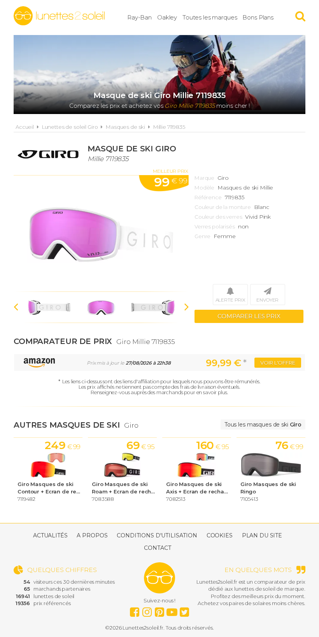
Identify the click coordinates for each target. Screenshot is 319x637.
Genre (202, 236)
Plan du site (262, 535)
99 (170, 182)
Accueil (25, 127)
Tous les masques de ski (262, 424)
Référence (208, 197)
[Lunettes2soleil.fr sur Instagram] (147, 610)
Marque (204, 178)
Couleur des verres (218, 217)
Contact (157, 547)
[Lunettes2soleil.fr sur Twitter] (184, 610)
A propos (92, 535)
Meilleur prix (170, 171)
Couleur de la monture (223, 207)
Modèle (204, 187)
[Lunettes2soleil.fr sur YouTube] (172, 610)
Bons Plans (257, 17)
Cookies (220, 535)
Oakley (167, 17)
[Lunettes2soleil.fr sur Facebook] (134, 610)
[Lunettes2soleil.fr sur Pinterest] (159, 610)
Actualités (50, 535)
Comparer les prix (248, 316)
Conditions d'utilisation (157, 535)
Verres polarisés (215, 226)
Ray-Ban (139, 17)
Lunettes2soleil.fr (59, 16)
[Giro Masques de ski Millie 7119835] (101, 233)
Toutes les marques (209, 17)
